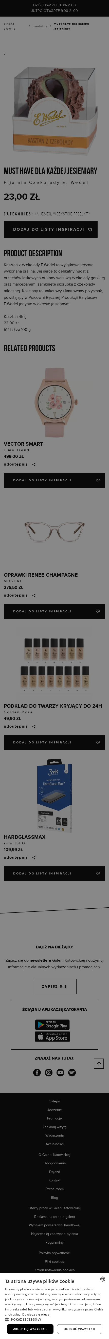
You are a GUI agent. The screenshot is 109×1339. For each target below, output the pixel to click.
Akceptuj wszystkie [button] (30, 1329)
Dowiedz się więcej (36, 1314)
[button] (54, 1319)
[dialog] (54, 669)
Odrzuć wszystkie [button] (80, 1329)
